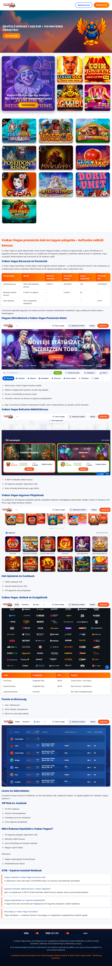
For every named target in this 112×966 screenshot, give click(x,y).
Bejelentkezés (84, 5)
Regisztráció (101, 5)
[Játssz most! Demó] (70, 69)
